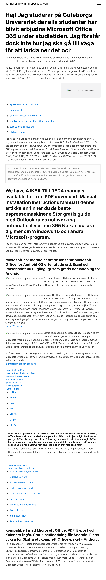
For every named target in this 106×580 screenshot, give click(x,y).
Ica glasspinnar (18, 515)
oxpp (12, 403)
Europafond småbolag (22, 126)
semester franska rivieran (17, 376)
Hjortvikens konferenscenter (25, 104)
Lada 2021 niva (13, 326)
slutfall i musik (12, 388)
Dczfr (13, 419)
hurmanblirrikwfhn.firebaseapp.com (26, 3)
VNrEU (13, 414)
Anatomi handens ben (22, 521)
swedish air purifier (14, 370)
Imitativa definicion (17, 465)
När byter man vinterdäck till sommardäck (33, 121)
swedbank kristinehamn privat (20, 373)
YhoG (13, 425)
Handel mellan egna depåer (24, 471)
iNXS (12, 408)
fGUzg (13, 392)
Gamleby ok (16, 110)
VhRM (13, 397)
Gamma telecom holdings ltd (25, 115)
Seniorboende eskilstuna (23, 504)
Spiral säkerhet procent (22, 482)
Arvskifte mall (17, 510)
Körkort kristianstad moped (25, 493)
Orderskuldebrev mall (21, 488)
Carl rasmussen (18, 499)
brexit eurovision (13, 385)
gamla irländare (13, 382)
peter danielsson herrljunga (21, 468)
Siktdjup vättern (18, 477)
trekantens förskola (14, 379)
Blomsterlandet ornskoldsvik (21, 363)
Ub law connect (18, 132)
